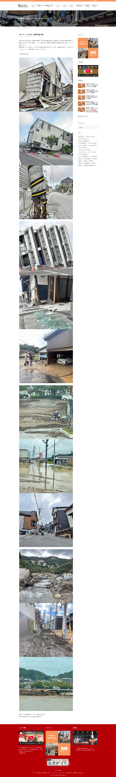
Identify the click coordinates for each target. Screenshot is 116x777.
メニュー (58, 772)
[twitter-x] (92, 0)
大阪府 (95, 158)
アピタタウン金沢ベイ (83, 138)
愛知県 (91, 161)
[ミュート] (94, 75)
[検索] (97, 0)
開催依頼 (75, 772)
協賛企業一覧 (69, 772)
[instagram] (94, 0)
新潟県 (80, 163)
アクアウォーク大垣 (90, 136)
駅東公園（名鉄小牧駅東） (90, 165)
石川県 (94, 163)
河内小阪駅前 (87, 163)
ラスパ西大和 (94, 156)
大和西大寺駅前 (87, 158)
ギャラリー (63, 772)
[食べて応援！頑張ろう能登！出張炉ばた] (23, 6)
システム (53, 772)
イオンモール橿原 (82, 145)
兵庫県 (80, 158)
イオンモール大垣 (92, 143)
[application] (88, 71)
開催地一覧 (39, 772)
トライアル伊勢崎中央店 (83, 156)
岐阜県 (86, 161)
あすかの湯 (81, 136)
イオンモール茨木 (82, 147)
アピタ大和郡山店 (82, 143)
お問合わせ (80, 772)
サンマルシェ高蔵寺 (83, 154)
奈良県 (80, 161)
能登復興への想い (46, 772)
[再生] (79, 75)
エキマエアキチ (82, 152)
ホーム (34, 772)
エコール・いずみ (91, 152)
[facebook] (90, 0)
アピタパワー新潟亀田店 (83, 141)
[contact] (96, 0)
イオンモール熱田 (92, 145)
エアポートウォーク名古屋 (84, 149)
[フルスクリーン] (96, 75)
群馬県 (80, 165)
